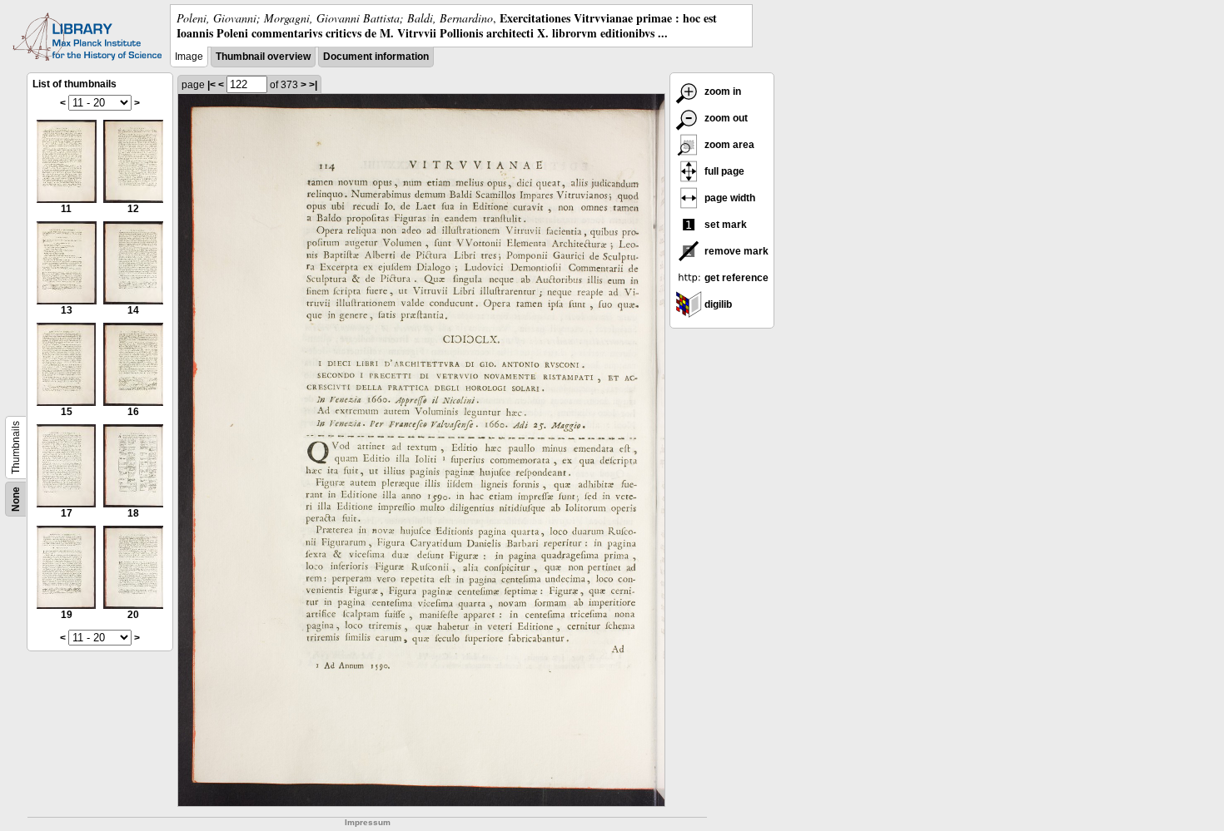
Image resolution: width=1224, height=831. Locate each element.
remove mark (735, 251)
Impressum (368, 822)
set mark (724, 224)
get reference (735, 278)
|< (211, 85)
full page (723, 171)
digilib (717, 304)
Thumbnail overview (263, 56)
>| (313, 85)
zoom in (721, 91)
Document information (376, 56)
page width (728, 198)
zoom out (725, 118)
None (16, 499)
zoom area (728, 145)
